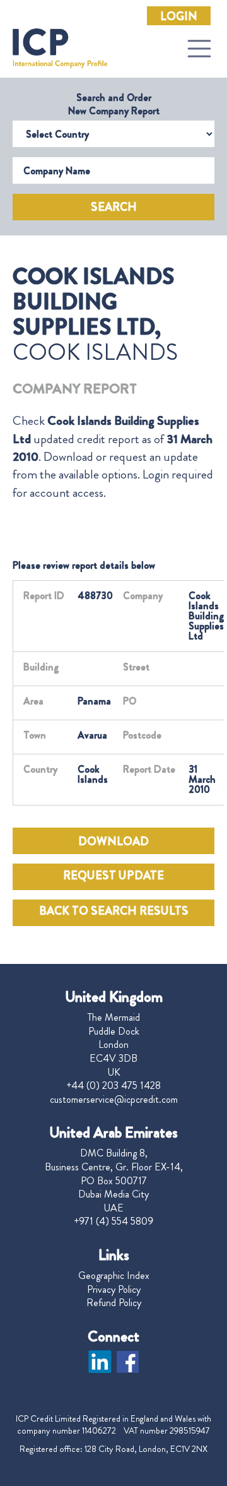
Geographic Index (113, 1276)
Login (178, 16)
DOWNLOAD (113, 841)
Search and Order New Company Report (114, 104)
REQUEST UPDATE (113, 875)
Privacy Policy (114, 1290)
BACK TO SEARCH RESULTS (114, 911)
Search (114, 207)
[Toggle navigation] (199, 48)
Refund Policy (113, 1303)
